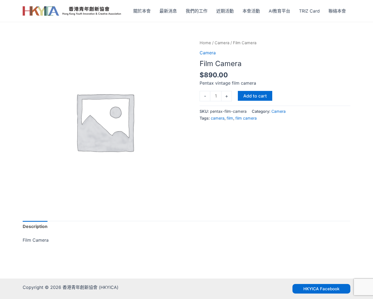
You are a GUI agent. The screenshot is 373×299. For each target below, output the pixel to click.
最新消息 (168, 11)
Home (205, 42)
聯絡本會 (337, 11)
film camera (246, 118)
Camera (222, 42)
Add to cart (255, 96)
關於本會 (142, 11)
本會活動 (251, 11)
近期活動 (225, 11)
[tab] (35, 226)
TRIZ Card (309, 11)
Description (35, 226)
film (230, 118)
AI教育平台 (279, 11)
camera (217, 118)
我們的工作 (197, 11)
